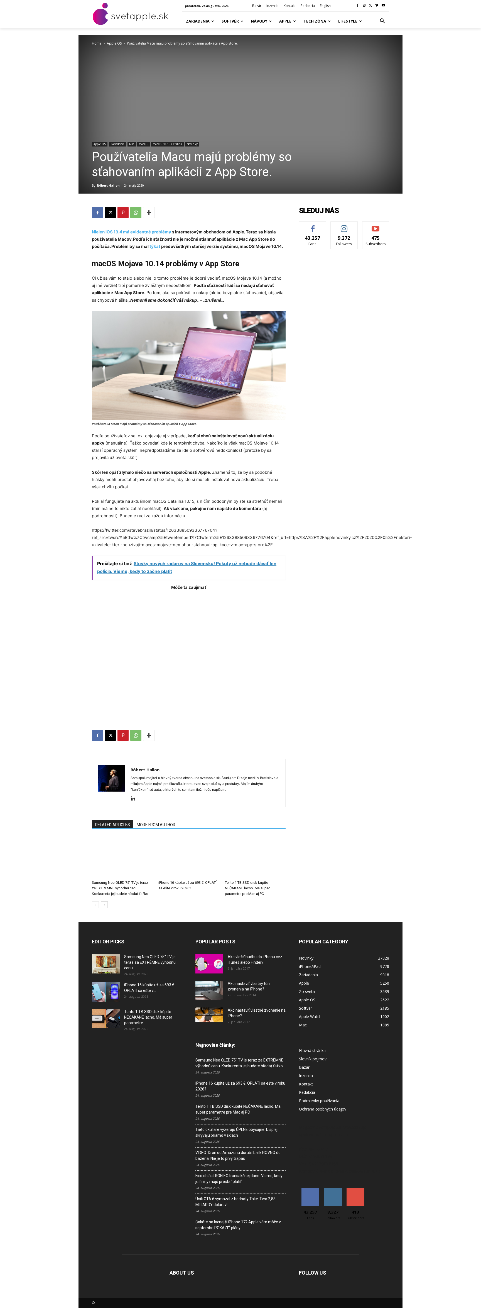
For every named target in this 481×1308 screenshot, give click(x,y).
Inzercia (306, 1075)
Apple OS (114, 43)
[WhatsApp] (135, 212)
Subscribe (375, 226)
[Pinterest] (123, 212)
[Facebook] (358, 6)
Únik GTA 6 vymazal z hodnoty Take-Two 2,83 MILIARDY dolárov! (235, 1202)
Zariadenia (117, 144)
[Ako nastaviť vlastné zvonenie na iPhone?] (209, 1014)
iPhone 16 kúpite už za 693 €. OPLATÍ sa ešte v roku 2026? (240, 1086)
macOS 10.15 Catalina (167, 144)
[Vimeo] (377, 6)
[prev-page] (95, 904)
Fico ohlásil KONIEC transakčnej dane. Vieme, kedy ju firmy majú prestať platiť (239, 1178)
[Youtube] (383, 6)
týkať (154, 246)
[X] (370, 6)
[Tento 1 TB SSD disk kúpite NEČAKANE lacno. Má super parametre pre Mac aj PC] (255, 857)
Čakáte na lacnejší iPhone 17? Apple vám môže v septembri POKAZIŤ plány (238, 1225)
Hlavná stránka (312, 1050)
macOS (143, 144)
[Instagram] (364, 6)
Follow (344, 226)
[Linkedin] (135, 798)
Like (313, 226)
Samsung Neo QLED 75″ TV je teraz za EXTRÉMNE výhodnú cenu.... (150, 962)
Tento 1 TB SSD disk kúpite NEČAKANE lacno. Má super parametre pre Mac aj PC (247, 888)
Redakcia (307, 1092)
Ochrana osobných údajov (322, 1109)
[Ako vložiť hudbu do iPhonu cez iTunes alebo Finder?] (209, 963)
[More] (149, 212)
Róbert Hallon (108, 185)
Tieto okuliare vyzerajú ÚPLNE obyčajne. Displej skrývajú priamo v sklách (236, 1132)
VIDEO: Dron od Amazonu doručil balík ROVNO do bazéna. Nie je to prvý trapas (238, 1155)
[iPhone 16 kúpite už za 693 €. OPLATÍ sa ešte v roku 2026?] (188, 857)
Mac (131, 144)
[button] (382, 21)
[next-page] (104, 904)
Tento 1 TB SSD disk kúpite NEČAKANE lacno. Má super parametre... (148, 1017)
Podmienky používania (319, 1100)
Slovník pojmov (313, 1058)
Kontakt (306, 1084)
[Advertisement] (189, 649)
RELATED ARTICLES (112, 825)
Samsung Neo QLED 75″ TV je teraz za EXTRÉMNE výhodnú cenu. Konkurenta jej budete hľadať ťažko (120, 888)
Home (97, 43)
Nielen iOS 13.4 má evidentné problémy (131, 232)
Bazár (304, 1067)
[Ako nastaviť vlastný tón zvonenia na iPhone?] (209, 990)
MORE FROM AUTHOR (156, 825)
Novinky (192, 144)
